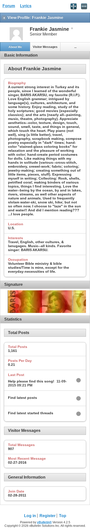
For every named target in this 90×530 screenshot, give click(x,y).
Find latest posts (22, 398)
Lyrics (26, 6)
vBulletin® (44, 522)
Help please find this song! (31, 381)
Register (48, 516)
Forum (8, 6)
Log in (30, 516)
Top (62, 516)
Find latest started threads (30, 413)
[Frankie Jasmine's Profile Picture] (16, 40)
